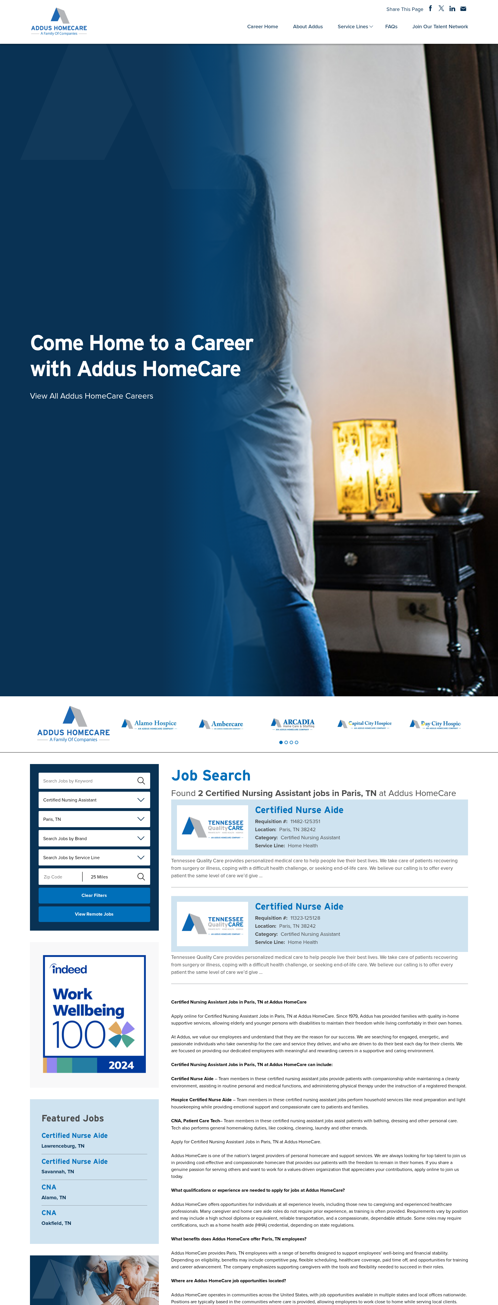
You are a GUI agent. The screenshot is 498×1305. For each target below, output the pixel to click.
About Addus (308, 26)
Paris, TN (52, 819)
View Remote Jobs (94, 914)
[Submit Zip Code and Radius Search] (141, 877)
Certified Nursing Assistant (70, 800)
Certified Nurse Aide (75, 1135)
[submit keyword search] (141, 781)
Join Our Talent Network (440, 26)
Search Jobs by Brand (65, 838)
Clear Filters (94, 895)
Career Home (262, 26)
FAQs (391, 26)
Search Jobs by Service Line (71, 857)
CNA (49, 1187)
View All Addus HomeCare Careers (91, 395)
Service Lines (353, 26)
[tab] (281, 742)
